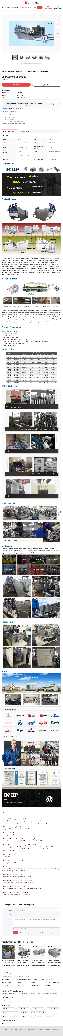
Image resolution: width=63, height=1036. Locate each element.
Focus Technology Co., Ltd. (21, 1029)
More (3, 1023)
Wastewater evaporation (8, 979)
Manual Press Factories (53, 1009)
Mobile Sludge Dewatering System (24, 979)
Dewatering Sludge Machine (38, 1013)
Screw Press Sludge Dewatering (39, 979)
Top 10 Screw (39, 1017)
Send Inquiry (16, 84)
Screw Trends (49, 1017)
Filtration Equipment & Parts (30, 12)
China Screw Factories (8, 1009)
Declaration (48, 1029)
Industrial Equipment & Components (14, 12)
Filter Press (40, 12)
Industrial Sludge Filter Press (10, 1001)
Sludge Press (24, 1013)
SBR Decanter (20, 985)
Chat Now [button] (48, 85)
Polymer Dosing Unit (7, 982)
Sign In (4, 123)
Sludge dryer (35, 985)
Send (15, 933)
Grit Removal (5, 985)
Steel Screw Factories (38, 1009)
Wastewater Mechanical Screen (54, 982)
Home (3, 12)
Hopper (33, 982)
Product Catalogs (24, 976)
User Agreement (40, 1029)
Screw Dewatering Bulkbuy (9, 1020)
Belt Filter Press (50, 979)
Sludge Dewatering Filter (9, 1017)
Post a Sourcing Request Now (48, 933)
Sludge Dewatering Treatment (10, 1013)
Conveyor (19, 982)
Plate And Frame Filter (26, 1001)
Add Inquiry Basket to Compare (32, 63)
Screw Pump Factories (23, 1009)
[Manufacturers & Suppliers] (31, 2)
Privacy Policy (56, 1029)
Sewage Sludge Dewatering (25, 1017)
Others (48, 985)
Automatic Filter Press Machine (43, 1001)
